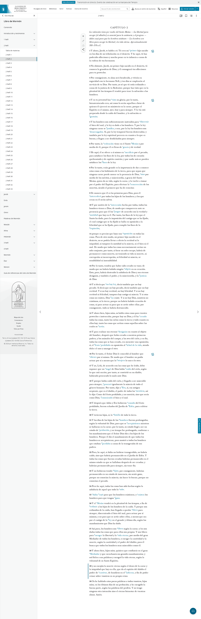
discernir (144, 121)
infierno (130, 572)
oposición (127, 233)
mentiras (140, 391)
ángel (108, 369)
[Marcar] (83, 41)
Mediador (95, 554)
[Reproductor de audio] (193, 611)
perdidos (106, 443)
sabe (122, 489)
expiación (94, 228)
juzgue (117, 211)
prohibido (105, 345)
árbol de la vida (134, 345)
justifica (110, 128)
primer (133, 50)
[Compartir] (83, 49)
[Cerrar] (83, 36)
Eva (124, 387)
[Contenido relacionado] (191, 15)
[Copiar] (83, 46)
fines (105, 162)
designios (123, 331)
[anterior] (40, 312)
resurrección (137, 184)
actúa (101, 326)
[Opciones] (196, 15)
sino (143, 174)
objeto (128, 269)
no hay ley (111, 284)
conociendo (106, 397)
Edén (131, 406)
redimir (93, 506)
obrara (93, 357)
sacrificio (129, 152)
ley (110, 520)
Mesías (135, 143)
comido (131, 403)
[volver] (3, 15)
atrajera (121, 360)
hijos (116, 470)
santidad (94, 215)
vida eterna (123, 535)
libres (135, 510)
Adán (95, 494)
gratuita (93, 116)
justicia (143, 275)
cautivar (103, 572)
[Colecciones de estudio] (181, 15)
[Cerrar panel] (34, 15)
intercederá (95, 196)
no (112, 297)
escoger (98, 535)
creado (143, 316)
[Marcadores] (186, 15)
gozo (117, 498)
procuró (108, 384)
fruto (97, 345)
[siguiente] (197, 312)
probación (104, 430)
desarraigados (96, 131)
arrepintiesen (133, 423)
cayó (101, 494)
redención (109, 143)
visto (114, 99)
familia (117, 415)
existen (141, 494)
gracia (126, 147)
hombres (124, 420)
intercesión (116, 204)
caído (128, 369)
